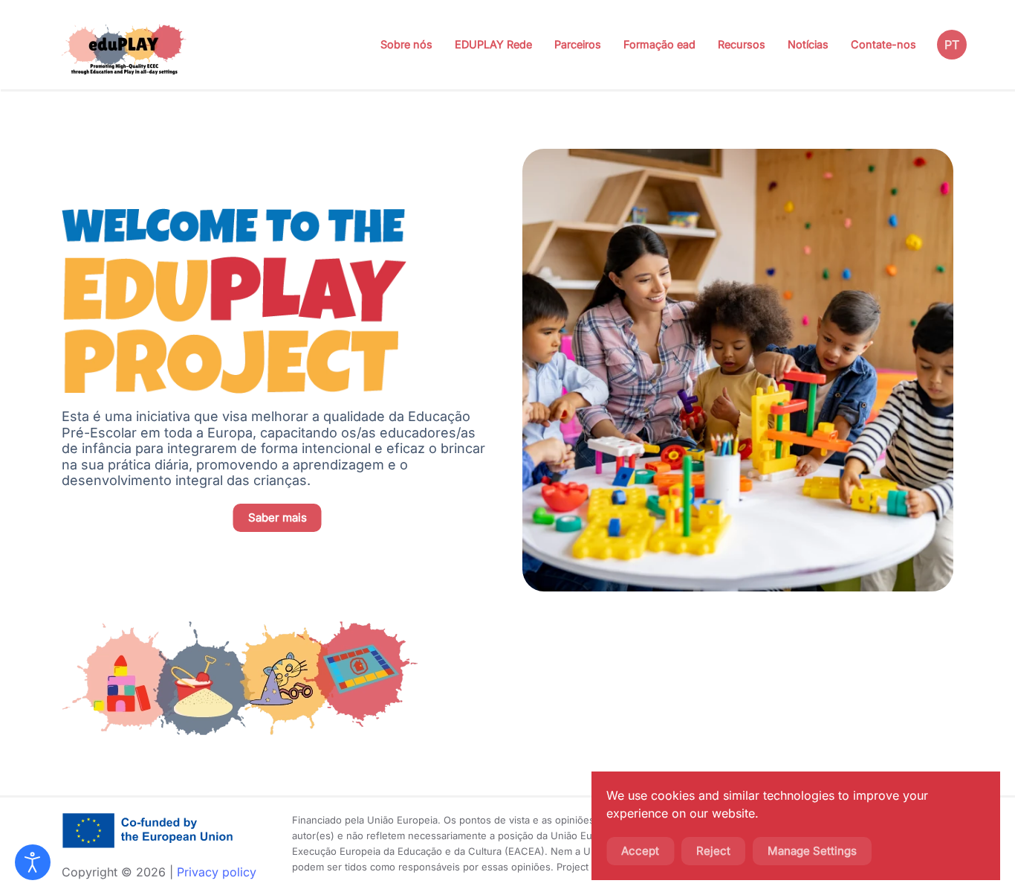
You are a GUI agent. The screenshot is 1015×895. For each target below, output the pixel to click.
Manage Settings (812, 851)
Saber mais (277, 517)
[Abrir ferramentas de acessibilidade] (33, 862)
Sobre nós (406, 44)
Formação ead (659, 44)
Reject (713, 851)
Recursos (741, 44)
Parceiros (577, 44)
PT (951, 44)
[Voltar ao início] (125, 44)
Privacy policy (216, 871)
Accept (640, 851)
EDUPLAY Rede (493, 44)
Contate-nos (883, 44)
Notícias (808, 44)
